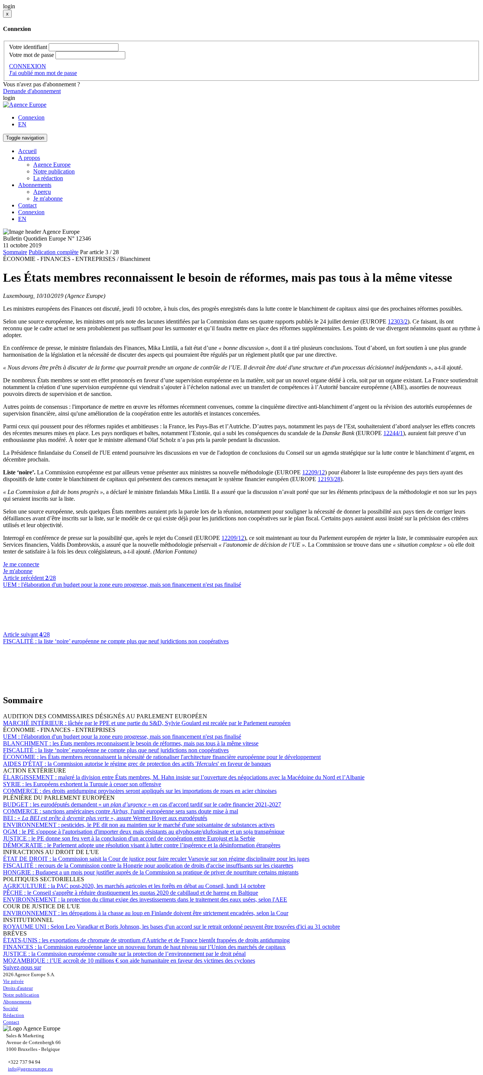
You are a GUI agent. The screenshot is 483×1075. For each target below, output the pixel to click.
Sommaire (15, 252)
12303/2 (398, 321)
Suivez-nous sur (22, 967)
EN (22, 124)
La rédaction (48, 178)
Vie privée (13, 981)
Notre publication (54, 171)
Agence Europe (52, 164)
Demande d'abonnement (32, 91)
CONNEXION (27, 66)
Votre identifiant (28, 47)
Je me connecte (21, 564)
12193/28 (329, 479)
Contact (27, 205)
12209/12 (313, 472)
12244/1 (393, 433)
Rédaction (13, 1015)
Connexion (31, 117)
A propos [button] (29, 158)
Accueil (27, 151)
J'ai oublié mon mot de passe (43, 73)
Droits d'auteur (18, 988)
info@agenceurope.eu (30, 1069)
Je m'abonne (48, 198)
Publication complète (53, 252)
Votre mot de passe (31, 55)
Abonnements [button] (34, 185)
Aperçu (42, 192)
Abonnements (17, 1001)
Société (10, 1008)
